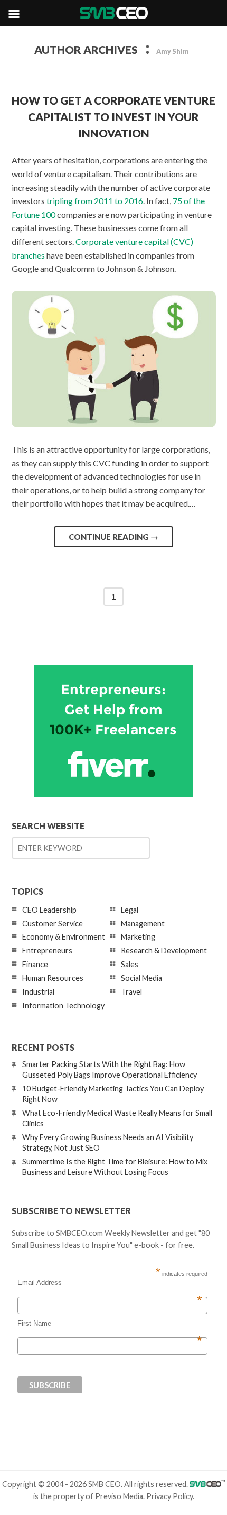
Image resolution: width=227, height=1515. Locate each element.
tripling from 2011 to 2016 (94, 201)
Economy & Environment (63, 936)
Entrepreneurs (47, 950)
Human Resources (52, 978)
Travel (131, 991)
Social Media (141, 978)
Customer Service (52, 923)
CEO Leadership (49, 909)
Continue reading (113, 536)
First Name (109, 1323)
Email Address (109, 1283)
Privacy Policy (169, 1496)
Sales (129, 964)
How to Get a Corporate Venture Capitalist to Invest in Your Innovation (113, 117)
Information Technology (63, 1005)
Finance (35, 964)
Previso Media (119, 1496)
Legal (129, 909)
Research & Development (164, 950)
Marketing (138, 936)
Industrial (38, 991)
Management (143, 923)
